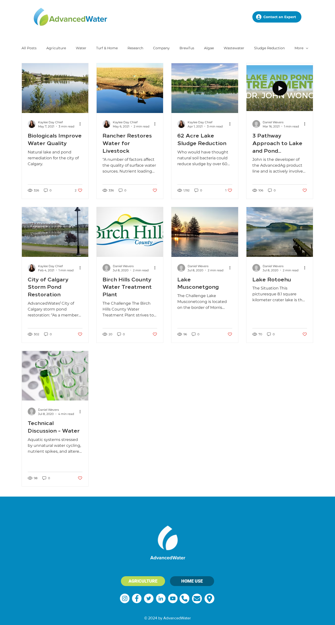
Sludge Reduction (269, 48)
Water (81, 48)
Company (161, 48)
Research (135, 48)
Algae (209, 48)
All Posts (29, 48)
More (299, 48)
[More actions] (82, 124)
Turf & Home (107, 48)
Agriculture (56, 48)
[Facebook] (137, 598)
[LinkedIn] (161, 598)
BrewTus (187, 48)
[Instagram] (124, 598)
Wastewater (234, 48)
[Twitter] (149, 598)
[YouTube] (173, 598)
